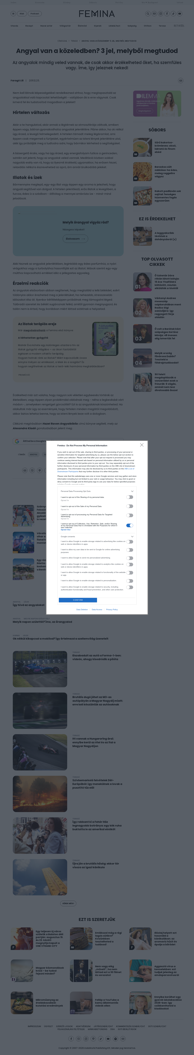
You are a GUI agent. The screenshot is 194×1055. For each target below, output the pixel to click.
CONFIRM (78, 600)
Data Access (97, 609)
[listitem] (97, 491)
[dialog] (97, 528)
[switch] (129, 497)
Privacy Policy (112, 609)
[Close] (142, 445)
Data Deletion (82, 609)
